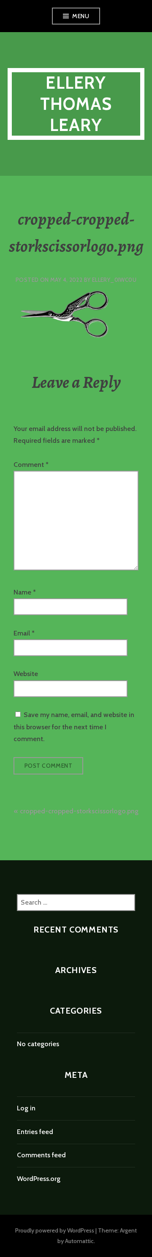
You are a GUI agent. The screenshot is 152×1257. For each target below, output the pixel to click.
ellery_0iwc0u (114, 279)
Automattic (79, 1241)
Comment (31, 465)
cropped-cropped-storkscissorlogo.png (79, 811)
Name (25, 592)
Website (26, 674)
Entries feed (35, 1132)
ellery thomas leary (76, 103)
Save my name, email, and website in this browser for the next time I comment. (74, 727)
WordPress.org (38, 1179)
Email (24, 633)
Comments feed (41, 1155)
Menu (80, 16)
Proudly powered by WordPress (54, 1230)
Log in (26, 1108)
